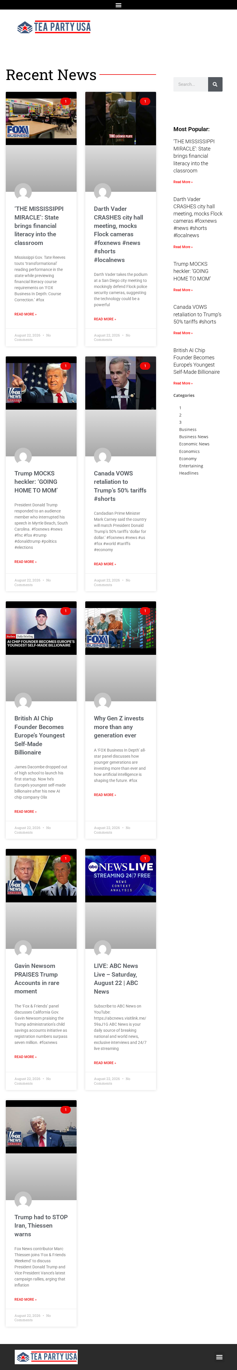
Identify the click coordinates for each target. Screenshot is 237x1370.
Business (188, 429)
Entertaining (191, 466)
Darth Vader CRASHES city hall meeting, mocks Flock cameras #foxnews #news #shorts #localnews (118, 234)
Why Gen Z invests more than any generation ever (119, 727)
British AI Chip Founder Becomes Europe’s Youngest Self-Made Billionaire (39, 735)
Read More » (25, 314)
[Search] (215, 84)
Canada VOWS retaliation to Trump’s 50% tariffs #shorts (197, 314)
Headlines (189, 473)
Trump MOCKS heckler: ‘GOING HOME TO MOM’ (36, 482)
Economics (189, 451)
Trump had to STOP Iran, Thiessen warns (41, 1226)
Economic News (194, 444)
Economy (188, 458)
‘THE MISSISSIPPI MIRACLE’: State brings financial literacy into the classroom (39, 225)
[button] (118, 5)
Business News (193, 436)
